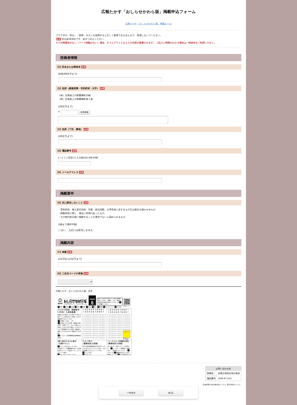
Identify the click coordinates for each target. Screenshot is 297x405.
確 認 (170, 393)
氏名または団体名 (71, 66)
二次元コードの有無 (72, 273)
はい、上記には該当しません (77, 230)
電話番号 (66, 150)
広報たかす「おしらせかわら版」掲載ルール (148, 23)
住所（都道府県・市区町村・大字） (80, 88)
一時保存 (131, 393)
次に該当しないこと (72, 202)
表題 (64, 252)
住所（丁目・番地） (72, 129)
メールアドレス (70, 172)
